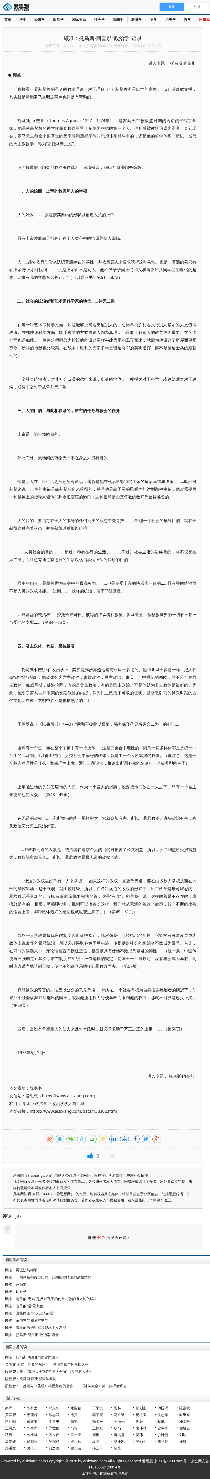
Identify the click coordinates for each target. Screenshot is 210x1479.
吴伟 (139, 1434)
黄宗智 (10, 1414)
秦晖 (8, 1407)
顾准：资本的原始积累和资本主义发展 (35, 1327)
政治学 (58, 19)
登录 (101, 1237)
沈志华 (163, 1414)
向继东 (184, 1414)
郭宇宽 (97, 1414)
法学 (22, 19)
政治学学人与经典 (68, 1103)
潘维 (182, 1441)
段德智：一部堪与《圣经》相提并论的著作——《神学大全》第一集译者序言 (66, 1385)
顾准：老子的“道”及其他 (24, 1305)
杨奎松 (97, 1421)
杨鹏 (161, 1421)
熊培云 (184, 1428)
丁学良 (97, 1407)
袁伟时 (141, 1428)
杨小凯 (119, 1441)
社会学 (99, 19)
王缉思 (10, 1428)
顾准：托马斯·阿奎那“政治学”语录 (32, 1334)
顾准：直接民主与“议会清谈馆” (29, 1313)
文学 (153, 19)
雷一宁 (75, 1434)
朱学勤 (163, 1441)
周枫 (95, 1434)
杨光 (117, 1448)
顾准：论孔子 (16, 1291)
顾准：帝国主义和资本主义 (26, 1320)
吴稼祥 (54, 1441)
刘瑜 (182, 1434)
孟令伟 (54, 1434)
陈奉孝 (32, 1428)
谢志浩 (75, 1448)
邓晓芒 (184, 1421)
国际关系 (79, 19)
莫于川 (32, 1448)
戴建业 (32, 1421)
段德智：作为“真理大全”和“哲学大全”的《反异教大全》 (49, 1371)
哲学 (187, 19)
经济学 (39, 19)
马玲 (74, 1428)
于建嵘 (32, 1414)
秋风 (8, 1434)
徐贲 (74, 1414)
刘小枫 (32, 1434)
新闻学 (118, 19)
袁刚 (95, 1441)
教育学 (136, 19)
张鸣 (74, 1421)
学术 (27, 1103)
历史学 (170, 19)
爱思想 (17, 8)
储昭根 (32, 1441)
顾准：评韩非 (16, 1284)
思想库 (204, 19)
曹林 (117, 1407)
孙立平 (97, 1448)
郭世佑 (54, 1428)
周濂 (139, 1421)
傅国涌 (163, 1407)
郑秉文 (10, 1448)
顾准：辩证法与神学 (21, 1269)
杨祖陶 (141, 1414)
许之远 (75, 1441)
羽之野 (54, 1448)
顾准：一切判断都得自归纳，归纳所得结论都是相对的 (48, 1277)
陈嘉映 (184, 1407)
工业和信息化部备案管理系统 (105, 1473)
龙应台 (75, 1407)
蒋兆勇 (119, 1434)
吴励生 (141, 1441)
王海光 (119, 1421)
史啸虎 (163, 1428)
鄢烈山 (141, 1407)
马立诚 (119, 1414)
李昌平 (54, 1421)
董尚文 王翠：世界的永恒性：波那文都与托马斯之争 (47, 1364)
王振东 (97, 1428)
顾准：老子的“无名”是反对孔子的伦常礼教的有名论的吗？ (51, 1298)
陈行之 (32, 1407)
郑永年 (54, 1407)
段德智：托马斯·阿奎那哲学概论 (30, 1378)
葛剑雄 (10, 1441)
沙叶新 (163, 1434)
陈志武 (54, 1414)
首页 (7, 19)
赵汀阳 (10, 1421)
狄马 (117, 1428)
